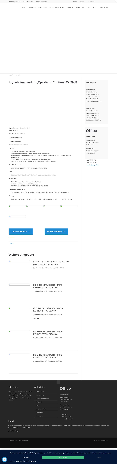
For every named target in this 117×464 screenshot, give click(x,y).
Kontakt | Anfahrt (40, 409)
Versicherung (40, 395)
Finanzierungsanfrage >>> (56, 231)
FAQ (37, 405)
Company (74, 1)
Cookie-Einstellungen (13, 431)
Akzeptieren (62, 458)
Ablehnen (26, 458)
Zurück (11, 243)
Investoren (39, 402)
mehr (99, 458)
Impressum (39, 416)
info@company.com (41, 1)
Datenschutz (39, 412)
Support (82, 1)
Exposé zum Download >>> (21, 231)
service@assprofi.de (92, 165)
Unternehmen (40, 391)
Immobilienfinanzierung (42, 398)
